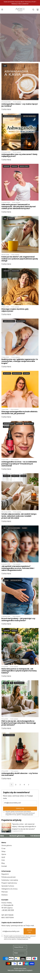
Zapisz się (20, 808)
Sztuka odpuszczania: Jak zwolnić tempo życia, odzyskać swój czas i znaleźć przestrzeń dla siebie (18, 516)
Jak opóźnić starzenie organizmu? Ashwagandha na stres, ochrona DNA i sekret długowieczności (17, 568)
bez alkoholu (7, 373)
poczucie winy (15, 270)
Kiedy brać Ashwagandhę (29, 116)
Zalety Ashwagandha (9, 735)
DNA (5, 528)
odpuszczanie (15, 475)
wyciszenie (26, 373)
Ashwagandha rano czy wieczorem (12, 116)
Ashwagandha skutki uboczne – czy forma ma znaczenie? (19, 774)
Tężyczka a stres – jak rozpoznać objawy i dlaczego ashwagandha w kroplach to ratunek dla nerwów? (24, 826)
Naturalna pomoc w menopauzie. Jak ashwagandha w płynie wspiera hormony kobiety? (19, 671)
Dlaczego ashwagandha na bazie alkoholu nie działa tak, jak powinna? (19, 412)
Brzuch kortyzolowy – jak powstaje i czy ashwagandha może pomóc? (18, 619)
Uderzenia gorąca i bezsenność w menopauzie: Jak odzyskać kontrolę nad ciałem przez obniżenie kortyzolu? (18, 206)
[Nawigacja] (2, 9)
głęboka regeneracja (9, 321)
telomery (24, 528)
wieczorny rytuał (28, 423)
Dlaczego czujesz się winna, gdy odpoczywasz (15, 310)
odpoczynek (7, 270)
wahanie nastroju (19, 682)
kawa (5, 65)
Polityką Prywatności (27, 814)
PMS (11, 682)
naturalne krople (17, 373)
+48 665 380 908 (7, 910)
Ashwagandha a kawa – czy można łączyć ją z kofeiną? (19, 105)
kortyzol (6, 580)
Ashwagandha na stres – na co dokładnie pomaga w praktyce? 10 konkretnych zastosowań (19, 464)
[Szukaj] (33, 9)
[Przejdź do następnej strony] (28, 785)
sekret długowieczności (14, 528)
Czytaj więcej (6, 58)
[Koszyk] (37, 9)
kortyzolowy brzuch (16, 580)
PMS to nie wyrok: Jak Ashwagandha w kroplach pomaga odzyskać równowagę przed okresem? (18, 723)
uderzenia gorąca (24, 166)
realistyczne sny (21, 321)
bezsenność (7, 166)
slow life (23, 475)
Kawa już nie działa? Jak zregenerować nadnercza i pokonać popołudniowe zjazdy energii (19, 259)
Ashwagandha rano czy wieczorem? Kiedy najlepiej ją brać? (19, 155)
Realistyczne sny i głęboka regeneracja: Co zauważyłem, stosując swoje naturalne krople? (19, 361)
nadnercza (11, 218)
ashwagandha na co (9, 423)
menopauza (14, 166)
